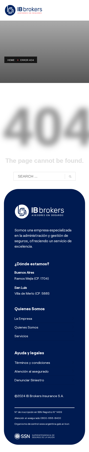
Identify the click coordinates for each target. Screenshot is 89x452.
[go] (70, 176)
